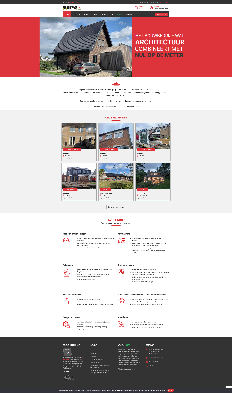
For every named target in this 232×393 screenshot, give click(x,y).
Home (67, 14)
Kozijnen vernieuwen (126, 265)
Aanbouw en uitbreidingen (74, 234)
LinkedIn (151, 366)
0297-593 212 (143, 8)
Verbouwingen (123, 234)
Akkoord (170, 390)
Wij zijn (117, 14)
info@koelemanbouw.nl (161, 8)
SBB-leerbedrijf (163, 2)
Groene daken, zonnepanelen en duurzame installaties (141, 294)
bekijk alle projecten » (116, 207)
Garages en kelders (71, 317)
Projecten (76, 14)
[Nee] (230, 390)
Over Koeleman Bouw (101, 14)
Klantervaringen (95, 362)
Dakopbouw (68, 265)
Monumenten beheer (72, 294)
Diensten (87, 14)
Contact (129, 14)
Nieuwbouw (122, 317)
